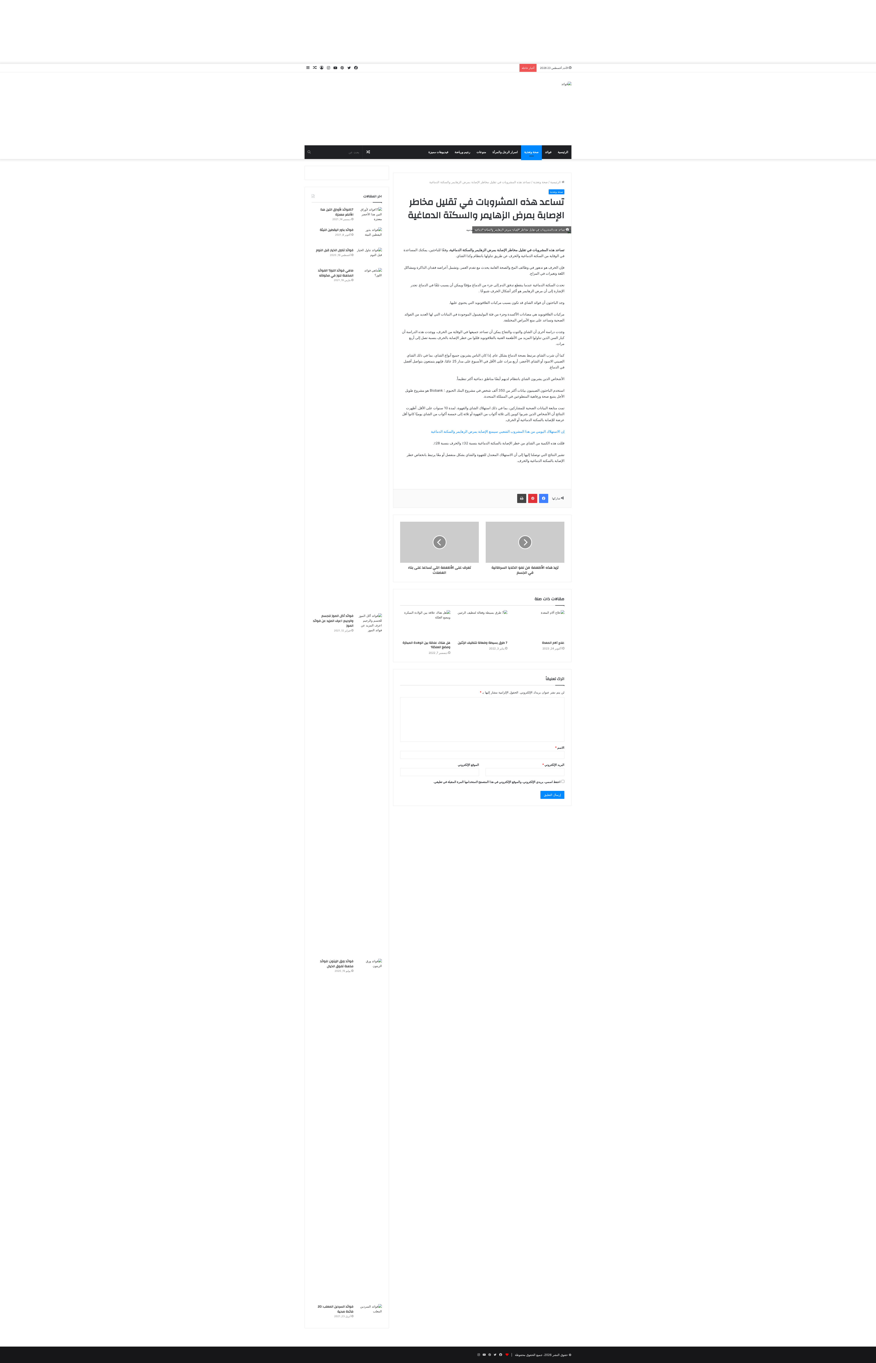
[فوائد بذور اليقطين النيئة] (369, 236)
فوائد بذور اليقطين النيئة (336, 230)
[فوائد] (566, 83)
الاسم (559, 747)
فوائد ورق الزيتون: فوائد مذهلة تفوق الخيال (336, 963)
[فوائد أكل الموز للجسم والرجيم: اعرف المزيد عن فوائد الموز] (369, 784)
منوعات (481, 152)
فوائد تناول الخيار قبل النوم (334, 250)
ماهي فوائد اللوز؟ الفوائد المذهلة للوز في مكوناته (335, 273)
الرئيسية (563, 152)
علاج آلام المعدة (553, 643)
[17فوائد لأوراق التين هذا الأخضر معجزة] (369, 215)
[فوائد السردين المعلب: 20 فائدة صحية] (369, 1312)
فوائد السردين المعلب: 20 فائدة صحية (335, 1309)
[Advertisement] (438, 32)
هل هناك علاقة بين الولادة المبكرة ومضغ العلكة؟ (426, 645)
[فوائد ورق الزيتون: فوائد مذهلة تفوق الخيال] (369, 1130)
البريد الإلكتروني (553, 764)
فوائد (548, 152)
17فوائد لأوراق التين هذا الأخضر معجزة (336, 212)
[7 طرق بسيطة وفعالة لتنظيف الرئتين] (482, 624)
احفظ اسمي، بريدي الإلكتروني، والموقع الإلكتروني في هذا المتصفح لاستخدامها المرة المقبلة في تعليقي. (497, 782)
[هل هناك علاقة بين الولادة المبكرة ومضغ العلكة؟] (425, 624)
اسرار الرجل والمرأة (505, 152)
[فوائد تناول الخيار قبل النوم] (369, 256)
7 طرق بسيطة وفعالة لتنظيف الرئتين (482, 643)
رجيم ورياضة (462, 152)
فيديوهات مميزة (438, 152)
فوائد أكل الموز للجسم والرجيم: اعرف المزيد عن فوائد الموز (333, 621)
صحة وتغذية (531, 152)
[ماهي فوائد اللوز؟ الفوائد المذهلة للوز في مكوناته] (369, 439)
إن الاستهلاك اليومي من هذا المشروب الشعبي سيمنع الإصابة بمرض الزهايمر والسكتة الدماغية (497, 431)
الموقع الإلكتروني (468, 764)
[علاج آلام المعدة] (539, 624)
